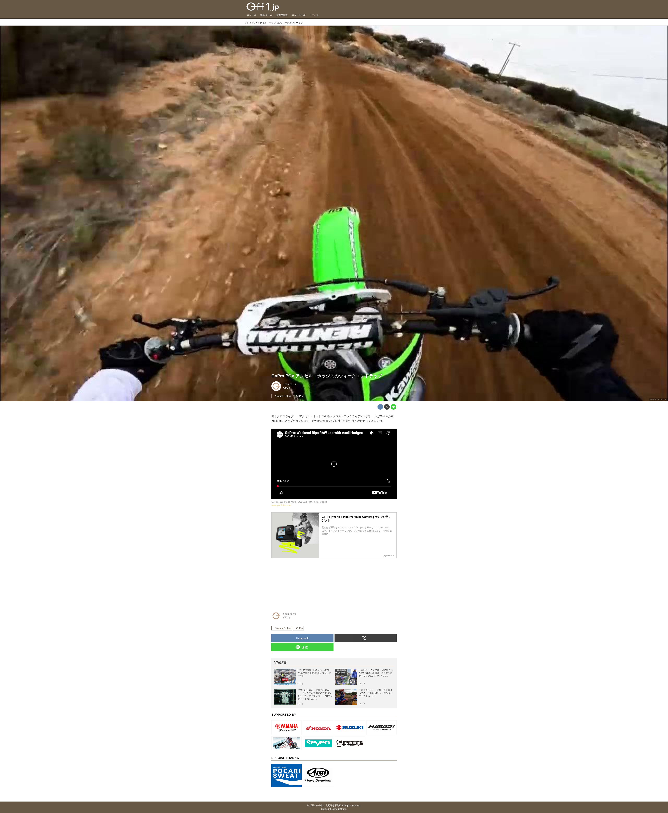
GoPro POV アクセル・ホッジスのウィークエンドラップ (326, 375)
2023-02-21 (289, 384)
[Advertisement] (297, 582)
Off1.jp (287, 387)
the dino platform (337, 809)
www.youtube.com (658, 399)
